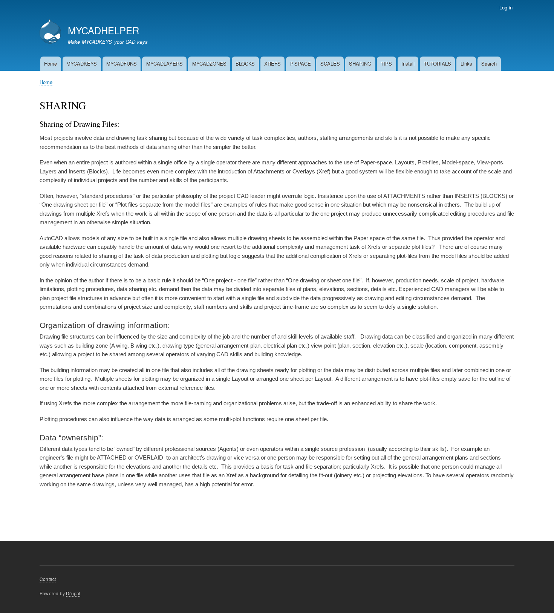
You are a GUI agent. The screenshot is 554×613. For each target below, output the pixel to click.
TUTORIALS (437, 63)
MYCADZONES (209, 63)
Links (466, 63)
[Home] (50, 32)
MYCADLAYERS (164, 63)
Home (50, 63)
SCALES (330, 63)
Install (408, 63)
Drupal (73, 593)
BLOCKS (245, 63)
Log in (506, 7)
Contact (48, 579)
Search (489, 63)
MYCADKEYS (81, 63)
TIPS (386, 63)
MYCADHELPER (103, 30)
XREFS (272, 63)
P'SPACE (300, 63)
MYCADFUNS (121, 63)
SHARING (360, 63)
